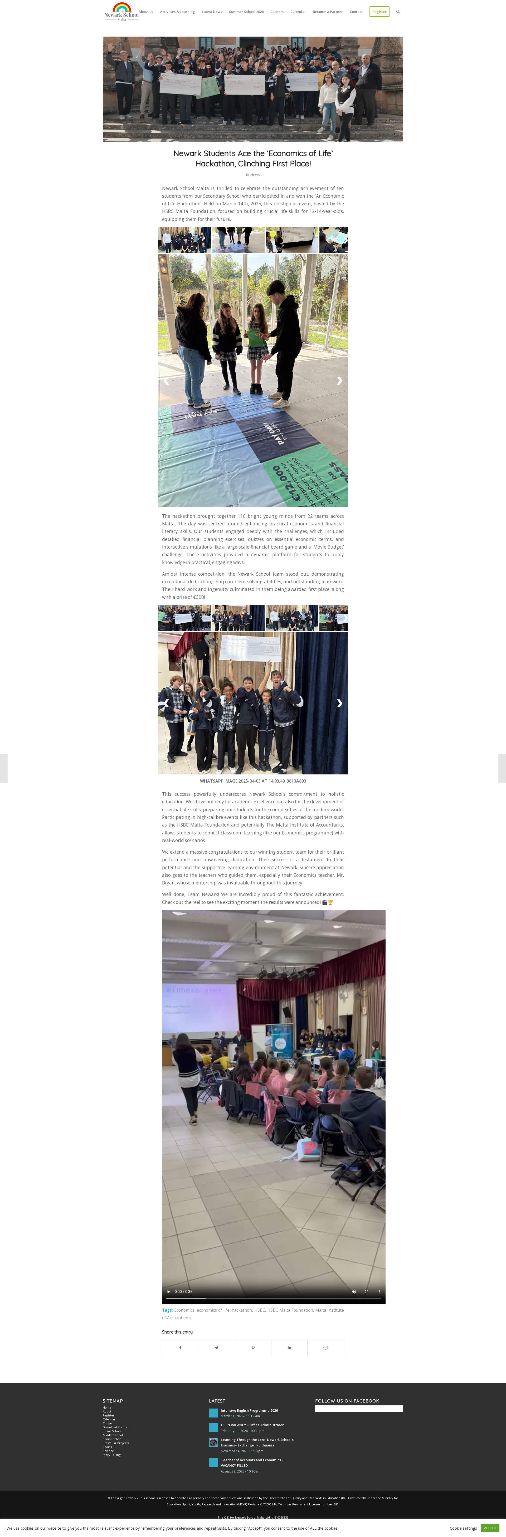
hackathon (242, 1199)
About (107, 1301)
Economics (184, 1199)
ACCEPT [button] (490, 1527)
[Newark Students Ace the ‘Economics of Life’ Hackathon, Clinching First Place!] (253, 89)
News (255, 174)
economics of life (213, 1199)
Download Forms (115, 1317)
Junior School (112, 1320)
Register (108, 1305)
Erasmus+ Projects (116, 1332)
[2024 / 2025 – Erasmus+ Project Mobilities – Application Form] (4, 768)
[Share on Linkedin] (289, 1237)
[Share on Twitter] (217, 1237)
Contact (108, 1313)
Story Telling (111, 1344)
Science (108, 1340)
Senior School (112, 1328)
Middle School (113, 1324)
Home (107, 1297)
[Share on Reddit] (326, 1237)
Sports (107, 1336)
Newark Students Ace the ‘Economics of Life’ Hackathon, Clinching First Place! (253, 158)
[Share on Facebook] (180, 1237)
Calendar (109, 1309)
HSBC (259, 1199)
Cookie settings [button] (463, 1528)
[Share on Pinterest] (253, 1237)
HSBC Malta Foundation (290, 1199)
